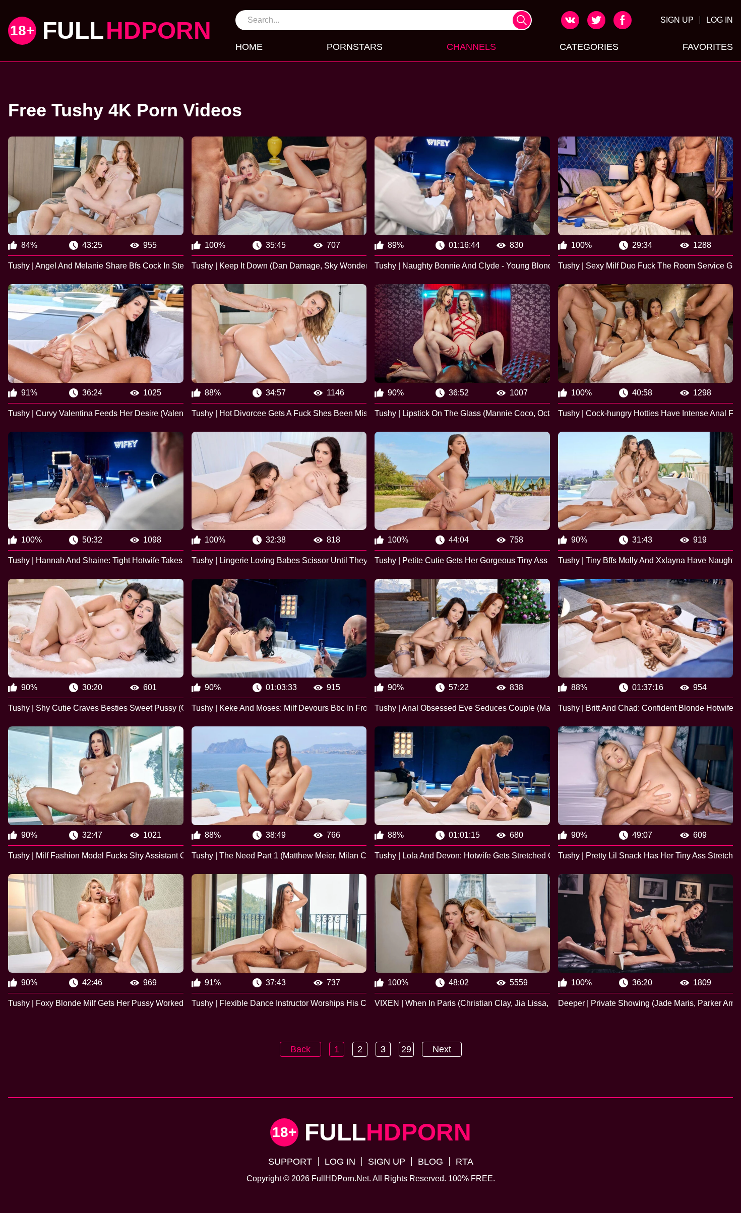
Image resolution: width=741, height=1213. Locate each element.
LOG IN (719, 20)
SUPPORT (290, 1162)
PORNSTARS (355, 46)
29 (406, 1049)
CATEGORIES (589, 46)
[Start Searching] (522, 20)
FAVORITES (708, 46)
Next (442, 1049)
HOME (249, 46)
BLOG (430, 1162)
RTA (464, 1162)
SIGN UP (677, 20)
